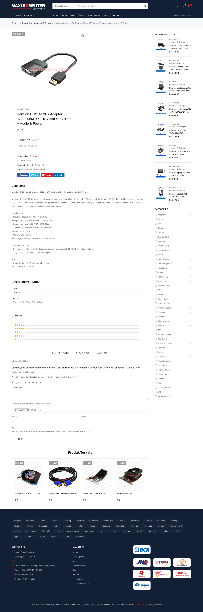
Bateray (161, 219)
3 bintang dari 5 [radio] (33, 383)
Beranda (15, 23)
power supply (73, 531)
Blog (74, 570)
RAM (160, 330)
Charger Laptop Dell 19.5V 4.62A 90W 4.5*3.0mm (178, 195)
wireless (79, 536)
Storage (161, 356)
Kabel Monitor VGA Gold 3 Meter (62, 493)
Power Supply (164, 303)
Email (84, 416)
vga (45, 169)
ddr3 (122, 521)
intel (80, 526)
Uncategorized (164, 387)
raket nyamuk (164, 321)
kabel (93, 526)
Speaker (161, 348)
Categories (162, 228)
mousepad (30, 531)
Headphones (163, 250)
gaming (174, 521)
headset (43, 526)
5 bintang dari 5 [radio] (41, 383)
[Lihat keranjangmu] (189, 6)
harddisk (17, 526)
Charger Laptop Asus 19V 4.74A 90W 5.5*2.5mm (180, 110)
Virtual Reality (164, 396)
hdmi (23, 169)
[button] (83, 36)
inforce (68, 526)
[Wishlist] (184, 6)
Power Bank (163, 299)
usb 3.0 (42, 536)
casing (68, 521)
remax (115, 531)
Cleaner (161, 232)
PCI (159, 290)
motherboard (176, 526)
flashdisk (161, 521)
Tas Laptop (162, 365)
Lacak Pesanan (79, 566)
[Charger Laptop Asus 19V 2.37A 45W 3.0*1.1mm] (161, 44)
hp (56, 526)
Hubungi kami (83, 583)
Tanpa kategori (164, 361)
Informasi (81, 579)
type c (17, 536)
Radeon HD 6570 (124, 493)
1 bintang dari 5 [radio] (26, 383)
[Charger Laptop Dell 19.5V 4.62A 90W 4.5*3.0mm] (161, 193)
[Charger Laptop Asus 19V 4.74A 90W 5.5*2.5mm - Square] (161, 87)
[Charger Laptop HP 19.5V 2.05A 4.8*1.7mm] (161, 150)
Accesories (27, 23)
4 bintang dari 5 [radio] (37, 383)
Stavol (160, 352)
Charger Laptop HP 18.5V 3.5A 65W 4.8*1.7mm (177, 132)
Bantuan (76, 574)
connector (93, 521)
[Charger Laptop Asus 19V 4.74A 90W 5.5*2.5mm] (161, 108)
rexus (127, 531)
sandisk (152, 531)
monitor (161, 526)
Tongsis (161, 379)
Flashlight (162, 241)
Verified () (83, 353)
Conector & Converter (43, 23)
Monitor (161, 272)
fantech (148, 521)
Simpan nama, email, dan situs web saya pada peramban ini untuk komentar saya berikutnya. (50, 431)
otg (58, 531)
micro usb (147, 526)
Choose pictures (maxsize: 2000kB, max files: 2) (31, 404)
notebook (45, 531)
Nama (15, 416)
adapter (17, 521)
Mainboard (162, 268)
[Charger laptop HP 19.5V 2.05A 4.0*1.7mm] (161, 171)
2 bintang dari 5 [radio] (30, 383)
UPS (159, 392)
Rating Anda (17, 382)
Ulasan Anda (17, 388)
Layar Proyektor (165, 263)
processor (89, 531)
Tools (160, 383)
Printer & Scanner (165, 308)
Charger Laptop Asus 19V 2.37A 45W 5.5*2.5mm (180, 68)
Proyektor (162, 317)
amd (43, 521)
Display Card (163, 237)
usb (29, 536)
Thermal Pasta (164, 370)
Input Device (163, 259)
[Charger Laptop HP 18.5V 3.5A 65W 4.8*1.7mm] (161, 129)
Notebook (162, 281)
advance (30, 521)
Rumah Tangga (164, 334)
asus (55, 521)
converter (108, 521)
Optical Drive (163, 286)
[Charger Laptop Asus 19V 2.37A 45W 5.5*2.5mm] (161, 65)
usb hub (54, 536)
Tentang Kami (78, 557)
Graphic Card (163, 246)
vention (39, 169)
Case (160, 224)
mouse (17, 531)
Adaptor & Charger (177, 42)
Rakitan (161, 325)
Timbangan (162, 374)
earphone (135, 521)
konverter (30, 169)
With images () (61, 353)
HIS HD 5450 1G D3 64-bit (94, 493)
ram (102, 531)
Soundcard (162, 339)
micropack (120, 526)
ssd (177, 531)
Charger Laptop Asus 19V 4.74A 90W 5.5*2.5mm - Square (180, 89)
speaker (164, 531)
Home (75, 552)
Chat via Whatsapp (31, 140)
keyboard (106, 526)
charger (80, 521)
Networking (163, 277)
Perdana (161, 294)
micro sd (134, 526)
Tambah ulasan (23, 109)
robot (139, 531)
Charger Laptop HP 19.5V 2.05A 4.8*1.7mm (180, 152)
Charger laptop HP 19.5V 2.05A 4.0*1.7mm (179, 174)
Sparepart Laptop (165, 343)
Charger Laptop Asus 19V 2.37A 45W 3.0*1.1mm (180, 47)
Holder (160, 255)
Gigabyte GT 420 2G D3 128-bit (28, 493)
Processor (162, 312)
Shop (74, 561)
